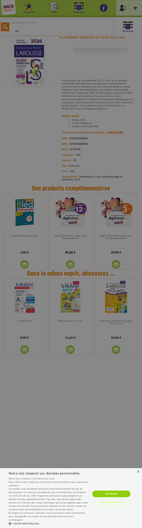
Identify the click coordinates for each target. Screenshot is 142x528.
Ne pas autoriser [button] (111, 502)
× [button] (138, 471)
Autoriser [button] (111, 493)
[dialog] (71, 498)
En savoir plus (31, 519)
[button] (49, 523)
